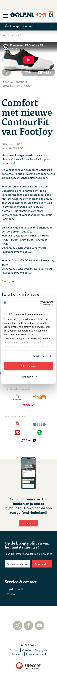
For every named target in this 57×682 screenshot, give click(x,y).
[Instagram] (17, 628)
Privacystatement (36, 653)
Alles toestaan (28, 366)
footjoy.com (9, 281)
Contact (12, 594)
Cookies (26, 650)
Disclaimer (17, 653)
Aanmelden (42, 564)
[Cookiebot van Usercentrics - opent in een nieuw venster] (40, 303)
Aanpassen (27, 376)
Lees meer (28, 523)
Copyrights (41, 650)
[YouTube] (39, 628)
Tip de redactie (15, 589)
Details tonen (39, 355)
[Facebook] (28, 628)
